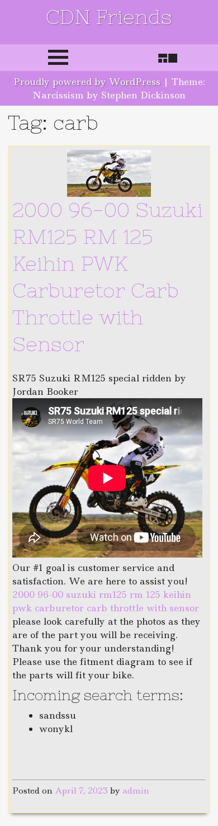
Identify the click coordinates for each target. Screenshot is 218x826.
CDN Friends (109, 17)
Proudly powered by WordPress (86, 81)
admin (135, 790)
